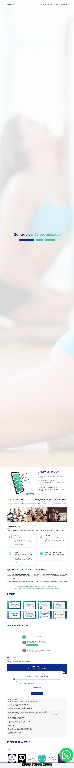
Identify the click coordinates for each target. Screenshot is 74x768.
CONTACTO (57, 4)
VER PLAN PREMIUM (37, 693)
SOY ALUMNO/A (64, 4)
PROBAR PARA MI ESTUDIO (44, 4)
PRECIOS (52, 4)
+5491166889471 (23, 1)
